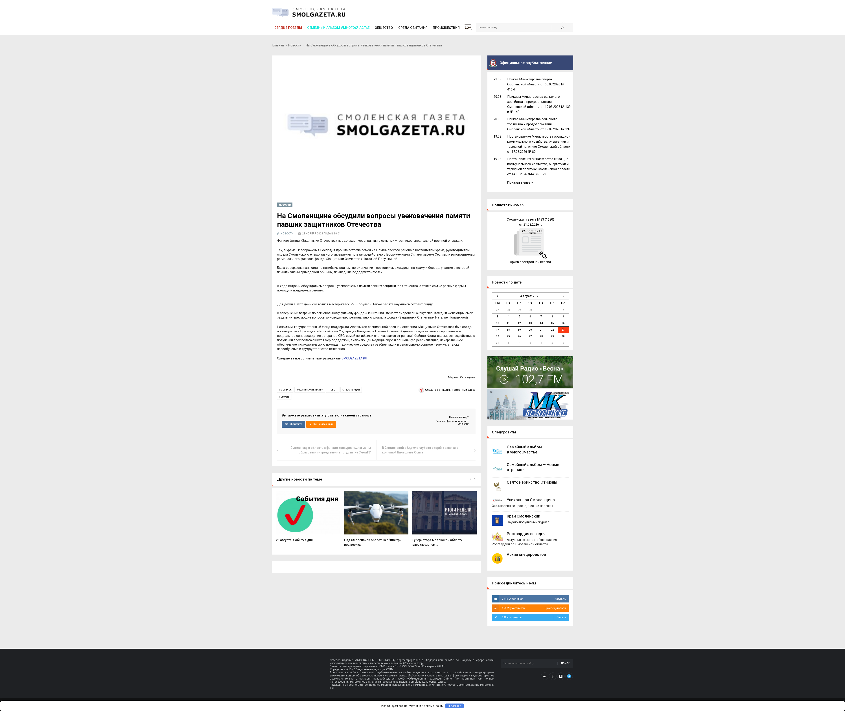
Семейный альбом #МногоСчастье (338, 28)
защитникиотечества (309, 390)
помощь (284, 397)
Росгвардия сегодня (526, 533)
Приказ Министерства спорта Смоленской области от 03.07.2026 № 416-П (535, 84)
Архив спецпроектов (526, 554)
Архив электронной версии (530, 262)
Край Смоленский (523, 516)
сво (333, 390)
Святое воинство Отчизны (532, 482)
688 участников (534, 617)
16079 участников (534, 608)
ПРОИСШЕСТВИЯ (446, 28)
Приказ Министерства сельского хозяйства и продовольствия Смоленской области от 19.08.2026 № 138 (539, 124)
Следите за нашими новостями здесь (450, 389)
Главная (278, 45)
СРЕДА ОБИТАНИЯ (413, 28)
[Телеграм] (569, 676)
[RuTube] (561, 676)
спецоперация (351, 390)
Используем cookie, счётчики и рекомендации (412, 705)
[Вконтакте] (544, 676)
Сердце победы (288, 28)
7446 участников (534, 598)
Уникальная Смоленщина (531, 499)
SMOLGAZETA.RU (354, 358)
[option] (308, 518)
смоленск (285, 390)
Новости (294, 45)
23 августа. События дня (294, 540)
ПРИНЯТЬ (454, 705)
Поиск (565, 663)
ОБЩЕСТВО (384, 28)
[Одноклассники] (553, 676)
